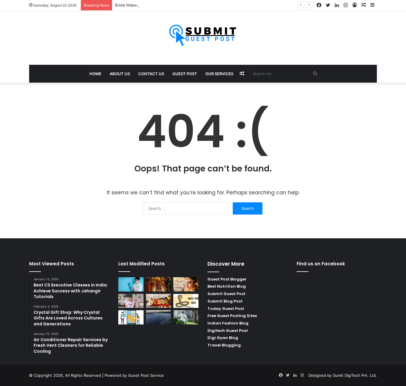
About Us (120, 73)
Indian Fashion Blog (227, 323)
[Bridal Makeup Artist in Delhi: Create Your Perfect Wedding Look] (186, 284)
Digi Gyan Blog (222, 338)
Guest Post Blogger (227, 279)
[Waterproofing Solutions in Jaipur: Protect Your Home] (186, 317)
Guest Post (184, 73)
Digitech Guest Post (227, 330)
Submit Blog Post (225, 301)
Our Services (219, 73)
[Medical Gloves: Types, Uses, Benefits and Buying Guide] (131, 284)
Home (95, 73)
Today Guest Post (225, 308)
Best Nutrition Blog (226, 286)
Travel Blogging (224, 345)
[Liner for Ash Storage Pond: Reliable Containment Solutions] (158, 317)
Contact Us (151, 73)
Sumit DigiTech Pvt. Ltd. (355, 375)
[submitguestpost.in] (203, 35)
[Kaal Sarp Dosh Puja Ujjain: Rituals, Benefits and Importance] (186, 301)
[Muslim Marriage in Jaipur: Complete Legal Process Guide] (158, 284)
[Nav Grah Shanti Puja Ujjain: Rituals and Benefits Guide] (158, 301)
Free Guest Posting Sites (232, 316)
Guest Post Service (146, 375)
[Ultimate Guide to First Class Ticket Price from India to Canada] (131, 301)
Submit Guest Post (226, 294)
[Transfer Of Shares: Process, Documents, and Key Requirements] (131, 317)
